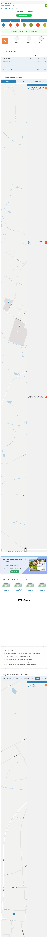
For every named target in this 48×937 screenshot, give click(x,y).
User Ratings (43, 678)
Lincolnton (11, 8)
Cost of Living (15, 678)
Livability (41, 2)
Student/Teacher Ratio (39, 81)
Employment (26, 678)
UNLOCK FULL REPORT (24, 15)
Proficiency (8, 81)
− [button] (25, 550)
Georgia (6, 8)
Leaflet (26, 551)
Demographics (27, 20)
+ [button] (25, 548)
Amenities (9, 678)
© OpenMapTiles (22, 551)
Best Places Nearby (40, 20)
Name (24, 81)
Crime (21, 678)
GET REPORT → (15, 571)
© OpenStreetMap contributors (15, 551)
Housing (32, 678)
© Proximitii (9, 551)
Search (2, 8)
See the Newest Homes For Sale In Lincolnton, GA (37, 593)
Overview (6, 20)
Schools (38, 678)
